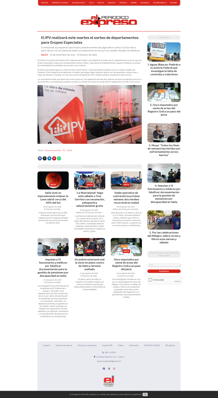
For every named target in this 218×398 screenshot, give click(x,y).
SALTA (91, 3)
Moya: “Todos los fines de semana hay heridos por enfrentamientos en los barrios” (164, 150)
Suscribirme (164, 271)
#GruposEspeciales (53, 150)
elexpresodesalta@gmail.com (109, 361)
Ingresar (171, 345)
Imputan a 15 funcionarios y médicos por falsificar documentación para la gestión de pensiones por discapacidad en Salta (53, 267)
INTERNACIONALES (159, 3)
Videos (120, 345)
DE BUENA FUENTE (78, 3)
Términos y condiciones (87, 345)
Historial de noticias (64, 345)
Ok (145, 394)
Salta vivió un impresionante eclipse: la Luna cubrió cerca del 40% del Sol (53, 197)
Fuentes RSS (107, 345)
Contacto (46, 345)
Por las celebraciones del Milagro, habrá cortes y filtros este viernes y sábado (163, 237)
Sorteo (69, 150)
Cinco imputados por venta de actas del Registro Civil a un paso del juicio (126, 264)
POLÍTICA (101, 3)
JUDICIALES (112, 3)
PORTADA (44, 3)
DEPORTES (123, 3)
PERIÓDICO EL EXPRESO (60, 3)
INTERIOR (173, 3)
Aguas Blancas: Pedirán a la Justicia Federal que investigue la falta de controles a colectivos (165, 69)
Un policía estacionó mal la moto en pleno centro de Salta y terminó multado (90, 264)
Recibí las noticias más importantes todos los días (164, 254)
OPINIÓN (134, 3)
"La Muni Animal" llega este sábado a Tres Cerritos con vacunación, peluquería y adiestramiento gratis (90, 199)
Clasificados (134, 345)
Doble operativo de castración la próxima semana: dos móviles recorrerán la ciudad (126, 197)
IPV (63, 150)
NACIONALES (144, 3)
